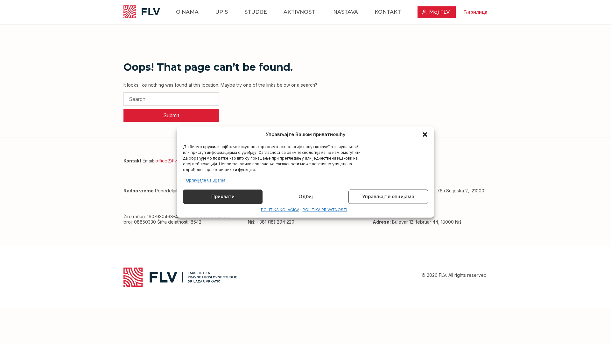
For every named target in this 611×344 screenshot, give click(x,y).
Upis (221, 12)
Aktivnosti (300, 12)
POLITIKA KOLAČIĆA (280, 209)
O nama (187, 12)
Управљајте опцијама (388, 197)
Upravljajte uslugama (205, 180)
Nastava (345, 12)
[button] (425, 134)
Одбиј (305, 197)
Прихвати (223, 197)
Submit (171, 115)
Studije (255, 12)
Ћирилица (475, 12)
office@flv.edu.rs (173, 160)
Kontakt (388, 12)
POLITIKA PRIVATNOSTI (325, 209)
